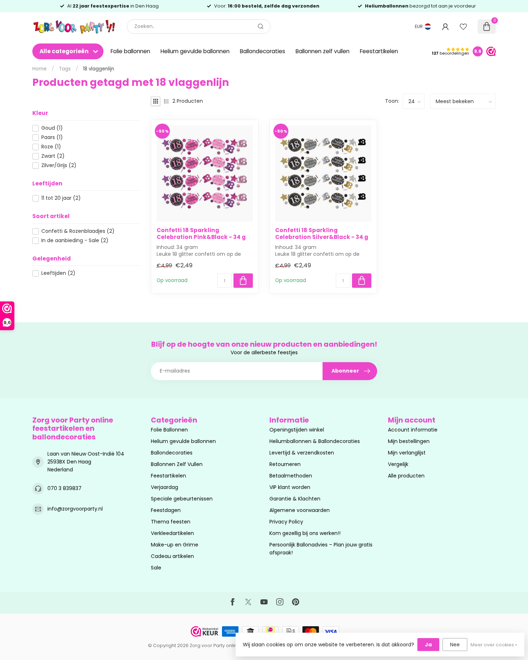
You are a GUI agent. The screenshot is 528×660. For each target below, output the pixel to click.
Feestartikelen (379, 51)
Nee (455, 644)
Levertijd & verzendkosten (301, 452)
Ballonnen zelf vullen (322, 51)
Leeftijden (58, 273)
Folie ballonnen (130, 51)
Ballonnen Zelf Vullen (177, 464)
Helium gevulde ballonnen (195, 51)
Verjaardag (164, 487)
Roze (51, 146)
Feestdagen (166, 510)
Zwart (53, 156)
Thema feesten (170, 521)
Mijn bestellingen (409, 441)
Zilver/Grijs (59, 165)
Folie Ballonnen (169, 429)
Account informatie (412, 429)
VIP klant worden (289, 487)
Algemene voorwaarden (299, 510)
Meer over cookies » (494, 645)
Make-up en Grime (174, 544)
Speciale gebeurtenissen (182, 498)
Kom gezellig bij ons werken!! (305, 533)
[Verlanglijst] (463, 26)
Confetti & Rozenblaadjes (78, 231)
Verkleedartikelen (172, 533)
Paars (52, 137)
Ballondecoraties (262, 51)
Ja (428, 644)
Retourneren (285, 464)
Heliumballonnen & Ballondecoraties (314, 441)
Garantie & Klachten (294, 498)
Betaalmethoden (290, 475)
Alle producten (406, 475)
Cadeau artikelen (172, 556)
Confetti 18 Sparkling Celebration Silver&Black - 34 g (321, 233)
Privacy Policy (286, 521)
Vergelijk (398, 464)
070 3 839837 (64, 488)
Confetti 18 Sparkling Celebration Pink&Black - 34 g (201, 233)
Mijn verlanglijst (407, 452)
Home (39, 68)
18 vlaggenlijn (98, 68)
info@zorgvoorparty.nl (75, 508)
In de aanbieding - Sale (74, 240)
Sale (156, 567)
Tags (65, 68)
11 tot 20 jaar (61, 198)
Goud (52, 128)
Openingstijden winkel (296, 429)
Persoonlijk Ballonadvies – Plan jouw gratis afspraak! (320, 548)
